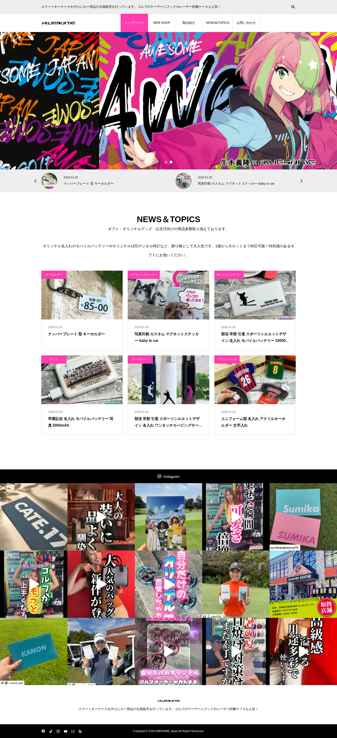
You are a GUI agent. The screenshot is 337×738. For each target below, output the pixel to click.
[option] (168, 100)
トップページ (134, 23)
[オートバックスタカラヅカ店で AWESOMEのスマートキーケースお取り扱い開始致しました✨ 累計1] (303, 584)
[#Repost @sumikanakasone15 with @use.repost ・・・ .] (303, 516)
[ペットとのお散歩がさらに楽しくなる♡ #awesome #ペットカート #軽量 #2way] (236, 516)
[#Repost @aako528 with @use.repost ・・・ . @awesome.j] (236, 584)
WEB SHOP (161, 23)
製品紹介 (188, 23)
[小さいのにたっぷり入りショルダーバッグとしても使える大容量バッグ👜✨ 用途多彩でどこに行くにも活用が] (303, 651)
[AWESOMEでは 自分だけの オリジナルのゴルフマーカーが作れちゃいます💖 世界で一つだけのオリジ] (168, 651)
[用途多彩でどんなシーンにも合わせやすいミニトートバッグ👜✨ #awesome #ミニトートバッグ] (101, 516)
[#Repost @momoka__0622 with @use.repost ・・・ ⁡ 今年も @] (101, 651)
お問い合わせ (246, 23)
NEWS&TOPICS (217, 23)
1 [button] (166, 162)
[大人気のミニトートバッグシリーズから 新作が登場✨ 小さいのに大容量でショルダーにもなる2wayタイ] (101, 584)
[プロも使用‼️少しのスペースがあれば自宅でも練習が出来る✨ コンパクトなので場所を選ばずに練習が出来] (33, 584)
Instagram (171, 477)
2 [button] (171, 162)
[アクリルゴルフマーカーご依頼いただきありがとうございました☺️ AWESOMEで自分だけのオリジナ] (168, 584)
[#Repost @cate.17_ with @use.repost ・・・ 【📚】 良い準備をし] (33, 516)
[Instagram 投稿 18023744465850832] (33, 651)
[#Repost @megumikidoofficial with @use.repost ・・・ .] (168, 516)
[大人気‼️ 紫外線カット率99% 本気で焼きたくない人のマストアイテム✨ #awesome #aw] (236, 651)
